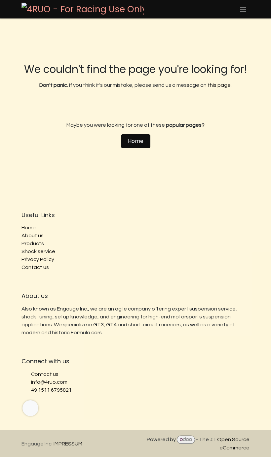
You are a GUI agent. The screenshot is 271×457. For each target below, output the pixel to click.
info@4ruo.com (49, 382)
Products (32, 243)
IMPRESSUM (68, 443)
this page (219, 85)
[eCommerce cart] (227, 9)
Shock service (38, 251)
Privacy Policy (37, 259)
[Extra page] (30, 408)
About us (32, 235)
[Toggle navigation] (243, 9)
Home (135, 141)
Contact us (35, 267)
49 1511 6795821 (51, 390)
